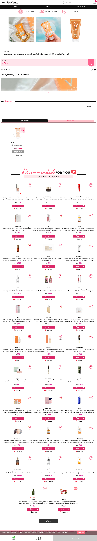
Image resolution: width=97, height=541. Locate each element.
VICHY (6, 51)
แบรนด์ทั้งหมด (81, 6)
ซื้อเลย (16, 206)
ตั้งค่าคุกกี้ (36, 532)
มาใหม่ (16, 6)
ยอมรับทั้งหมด (81, 532)
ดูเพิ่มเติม (48, 521)
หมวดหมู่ (48, 6)
